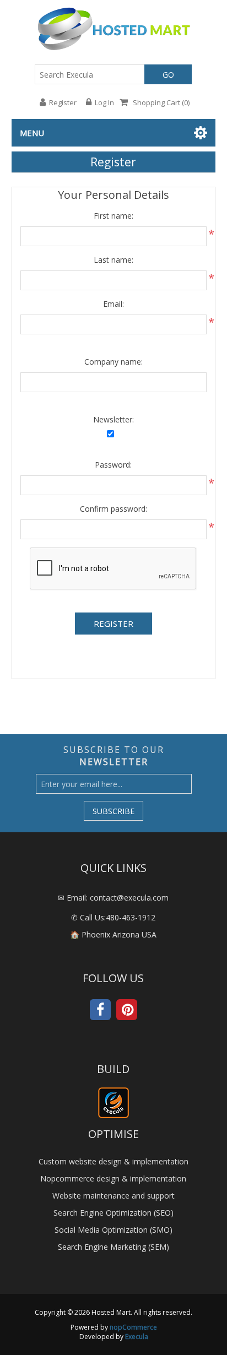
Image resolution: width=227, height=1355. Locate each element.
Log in (104, 102)
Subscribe (113, 811)
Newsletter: (113, 419)
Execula (136, 1336)
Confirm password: (113, 508)
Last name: (113, 259)
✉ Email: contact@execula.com (113, 897)
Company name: (113, 361)
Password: (113, 464)
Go (168, 74)
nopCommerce (133, 1327)
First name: (113, 215)
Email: (113, 304)
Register (63, 102)
